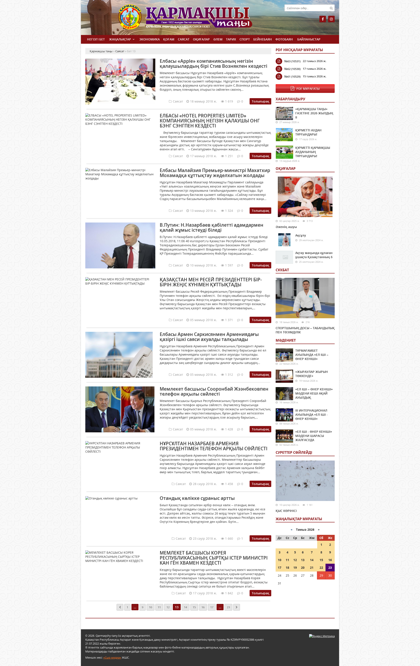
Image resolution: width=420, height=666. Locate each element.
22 (321, 567)
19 (295, 567)
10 (150, 607)
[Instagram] (331, 19)
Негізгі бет (96, 39)
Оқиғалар (201, 39)
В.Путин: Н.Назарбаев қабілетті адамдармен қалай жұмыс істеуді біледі (211, 227)
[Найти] (331, 8)
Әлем (217, 39)
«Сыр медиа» (112, 657)
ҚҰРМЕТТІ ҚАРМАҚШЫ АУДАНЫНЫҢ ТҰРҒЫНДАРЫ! (312, 152)
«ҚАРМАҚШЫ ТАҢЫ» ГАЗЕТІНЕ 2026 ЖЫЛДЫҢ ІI (314, 113)
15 (194, 607)
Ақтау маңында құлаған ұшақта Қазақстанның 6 (313, 255)
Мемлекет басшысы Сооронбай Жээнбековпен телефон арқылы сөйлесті (214, 391)
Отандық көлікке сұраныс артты (197, 498)
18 (287, 567)
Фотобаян (284, 39)
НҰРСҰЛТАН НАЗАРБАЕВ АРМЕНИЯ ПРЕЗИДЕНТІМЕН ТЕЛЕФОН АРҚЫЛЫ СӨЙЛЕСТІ (213, 446)
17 (211, 607)
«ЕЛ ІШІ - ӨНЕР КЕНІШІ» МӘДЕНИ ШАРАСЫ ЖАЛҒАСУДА (313, 436)
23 (228, 607)
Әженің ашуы (286, 227)
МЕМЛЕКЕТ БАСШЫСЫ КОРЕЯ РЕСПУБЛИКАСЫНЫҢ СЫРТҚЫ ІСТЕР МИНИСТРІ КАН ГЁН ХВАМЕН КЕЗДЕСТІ (214, 558)
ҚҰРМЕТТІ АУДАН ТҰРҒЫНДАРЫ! (308, 132)
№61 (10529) (292, 76)
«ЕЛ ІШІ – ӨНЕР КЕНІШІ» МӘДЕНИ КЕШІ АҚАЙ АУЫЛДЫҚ (314, 393)
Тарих (231, 39)
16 (203, 607)
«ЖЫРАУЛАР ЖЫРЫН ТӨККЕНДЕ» (311, 374)
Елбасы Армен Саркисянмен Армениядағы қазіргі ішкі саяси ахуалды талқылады (209, 336)
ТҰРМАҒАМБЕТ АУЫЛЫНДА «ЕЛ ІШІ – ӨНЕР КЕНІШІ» (311, 354)
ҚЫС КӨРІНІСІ (286, 511)
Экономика (149, 39)
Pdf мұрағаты (308, 89)
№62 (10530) (292, 69)
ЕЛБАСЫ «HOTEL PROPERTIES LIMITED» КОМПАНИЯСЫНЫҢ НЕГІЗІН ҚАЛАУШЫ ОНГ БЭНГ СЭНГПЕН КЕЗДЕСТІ (210, 121)
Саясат (183, 39)
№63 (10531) (292, 61)
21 (311, 567)
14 (185, 607)
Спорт (245, 39)
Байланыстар (308, 39)
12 (168, 607)
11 (159, 607)
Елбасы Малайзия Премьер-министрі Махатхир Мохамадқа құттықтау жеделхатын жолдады (215, 172)
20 (302, 567)
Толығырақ (260, 101)
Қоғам (168, 39)
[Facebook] (322, 19)
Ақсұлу (300, 235)
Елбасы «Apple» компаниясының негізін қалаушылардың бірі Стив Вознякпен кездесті (213, 63)
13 (302, 560)
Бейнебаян (262, 39)
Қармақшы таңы (194, 19)
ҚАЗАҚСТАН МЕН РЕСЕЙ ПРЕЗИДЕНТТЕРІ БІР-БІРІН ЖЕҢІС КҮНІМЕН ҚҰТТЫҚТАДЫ (211, 282)
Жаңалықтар (120, 39)
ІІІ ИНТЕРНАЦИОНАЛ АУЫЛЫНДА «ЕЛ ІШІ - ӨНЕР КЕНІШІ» (311, 414)
